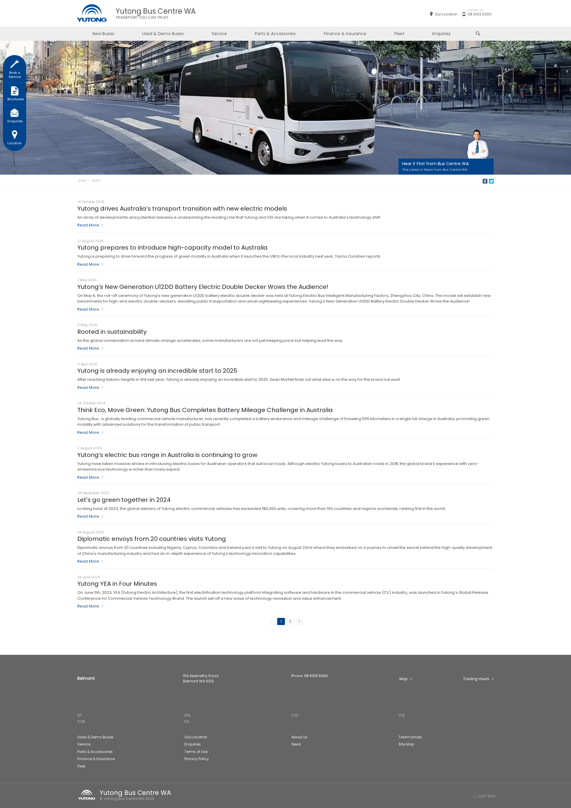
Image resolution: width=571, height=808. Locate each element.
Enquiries (441, 34)
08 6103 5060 (480, 14)
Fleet (399, 34)
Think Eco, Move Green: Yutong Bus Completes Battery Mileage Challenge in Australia (205, 410)
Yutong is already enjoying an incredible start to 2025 (157, 371)
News (96, 180)
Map (403, 678)
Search (478, 33)
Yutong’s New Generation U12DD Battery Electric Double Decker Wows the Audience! (202, 287)
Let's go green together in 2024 (124, 500)
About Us (299, 737)
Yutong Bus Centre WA (156, 13)
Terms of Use (196, 751)
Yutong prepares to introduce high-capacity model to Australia (172, 247)
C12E (81, 721)
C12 (402, 715)
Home (82, 180)
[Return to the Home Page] (87, 795)
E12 (186, 721)
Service (219, 34)
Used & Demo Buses (163, 34)
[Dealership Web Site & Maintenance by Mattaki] (483, 796)
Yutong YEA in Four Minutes (117, 584)
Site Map (406, 744)
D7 (79, 715)
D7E (187, 715)
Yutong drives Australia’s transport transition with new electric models (182, 208)
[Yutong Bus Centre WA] (91, 13)
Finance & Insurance (345, 34)
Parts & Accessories (275, 34)
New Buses (103, 34)
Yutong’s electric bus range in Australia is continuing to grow (167, 455)
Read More (88, 225)
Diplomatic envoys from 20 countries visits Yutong (151, 539)
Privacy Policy (196, 758)
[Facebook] (485, 181)
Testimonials (410, 737)
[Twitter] (491, 181)
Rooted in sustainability (112, 332)
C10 (294, 715)
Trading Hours (476, 678)
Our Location (446, 14)
